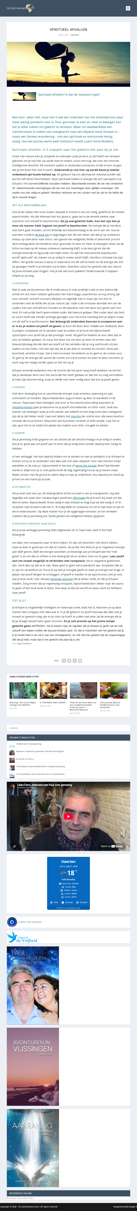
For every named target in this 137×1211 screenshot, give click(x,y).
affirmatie (79, 498)
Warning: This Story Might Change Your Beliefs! (22, 703)
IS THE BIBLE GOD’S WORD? (53, 702)
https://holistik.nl (24, 643)
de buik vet (42, 235)
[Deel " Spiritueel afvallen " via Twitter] (69, 660)
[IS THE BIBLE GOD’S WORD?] (53, 690)
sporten (76, 416)
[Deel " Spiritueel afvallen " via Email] (80, 660)
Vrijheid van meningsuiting (28, 744)
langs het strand (85, 465)
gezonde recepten (61, 579)
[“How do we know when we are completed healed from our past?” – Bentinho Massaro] (83, 690)
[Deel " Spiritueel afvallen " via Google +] (74, 660)
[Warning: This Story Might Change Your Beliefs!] (23, 690)
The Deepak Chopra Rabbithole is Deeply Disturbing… (41, 766)
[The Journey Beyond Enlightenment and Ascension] (113, 690)
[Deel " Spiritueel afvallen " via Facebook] (64, 660)
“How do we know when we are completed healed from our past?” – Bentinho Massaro (83, 706)
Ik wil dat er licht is (25, 759)
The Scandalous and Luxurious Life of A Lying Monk (40, 774)
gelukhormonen (22, 407)
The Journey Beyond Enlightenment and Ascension (110, 705)
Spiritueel (75, 35)
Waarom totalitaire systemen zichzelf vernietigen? (40, 751)
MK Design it (131, 1206)
